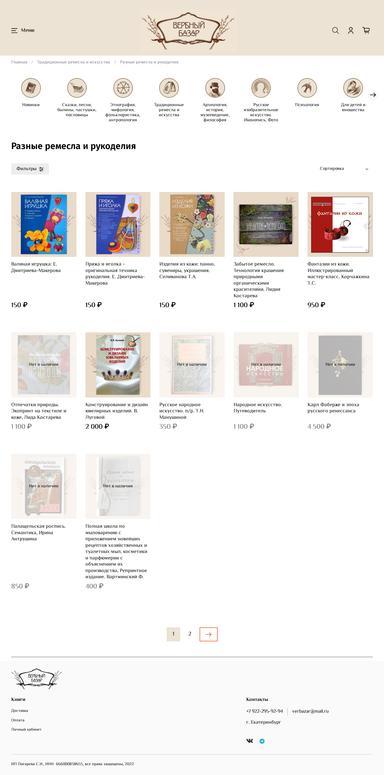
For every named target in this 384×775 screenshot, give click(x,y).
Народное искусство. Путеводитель (258, 408)
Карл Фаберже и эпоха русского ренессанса (333, 408)
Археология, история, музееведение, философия (215, 113)
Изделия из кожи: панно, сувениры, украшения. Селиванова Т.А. (187, 270)
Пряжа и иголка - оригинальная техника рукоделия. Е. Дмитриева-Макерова (115, 273)
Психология (307, 105)
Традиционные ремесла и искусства (73, 62)
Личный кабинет (26, 730)
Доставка (19, 711)
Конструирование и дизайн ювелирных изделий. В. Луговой (116, 411)
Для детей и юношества (353, 108)
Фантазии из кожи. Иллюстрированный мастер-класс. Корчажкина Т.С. (338, 273)
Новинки (31, 105)
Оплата (17, 720)
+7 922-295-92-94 (264, 711)
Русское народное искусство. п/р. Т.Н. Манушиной (181, 411)
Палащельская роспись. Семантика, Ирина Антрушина (38, 533)
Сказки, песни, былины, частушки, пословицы (76, 110)
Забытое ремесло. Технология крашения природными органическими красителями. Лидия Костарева (259, 280)
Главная (19, 62)
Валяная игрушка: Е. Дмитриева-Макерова (36, 267)
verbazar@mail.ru (310, 711)
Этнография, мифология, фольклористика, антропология (122, 113)
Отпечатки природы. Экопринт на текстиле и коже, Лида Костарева (38, 411)
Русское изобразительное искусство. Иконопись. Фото (261, 113)
